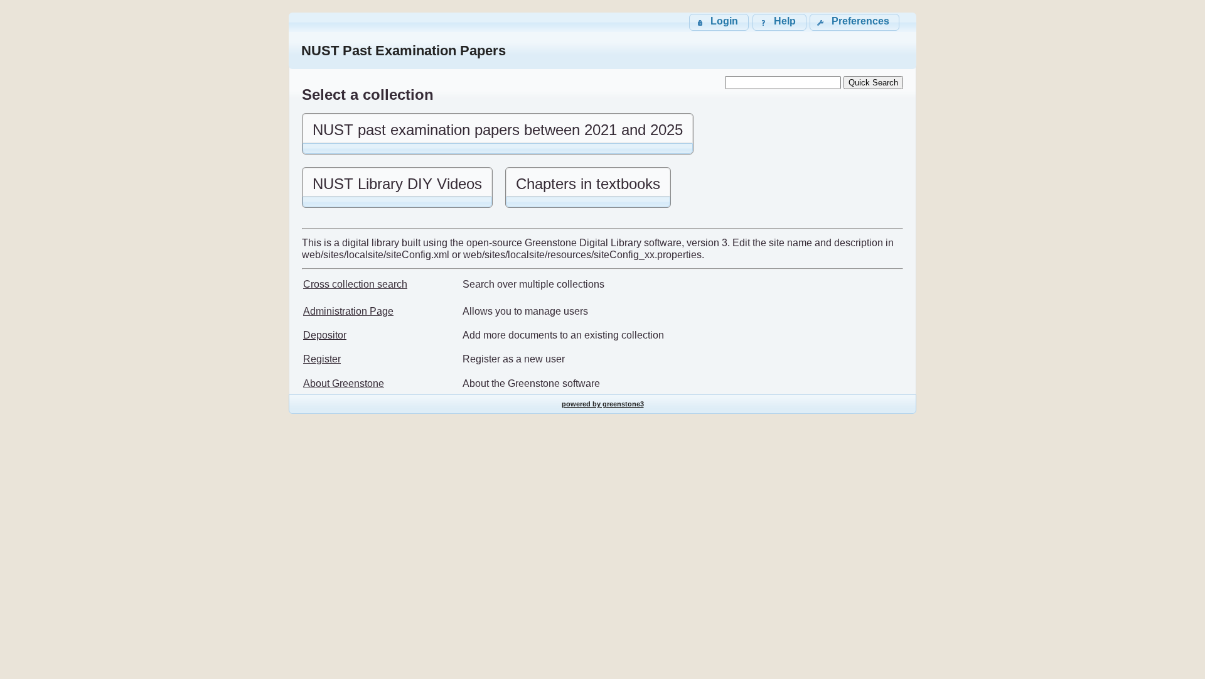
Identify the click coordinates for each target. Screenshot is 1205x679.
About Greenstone (343, 383)
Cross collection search (355, 284)
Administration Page (348, 311)
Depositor (324, 335)
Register (322, 359)
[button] (854, 22)
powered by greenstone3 (603, 404)
